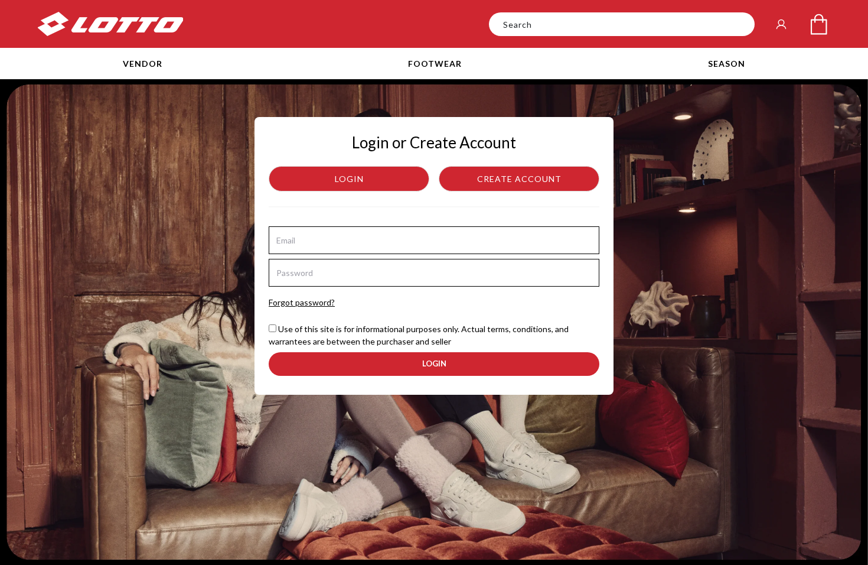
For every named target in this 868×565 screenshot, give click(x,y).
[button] (142, 63)
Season (726, 64)
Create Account (519, 179)
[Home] (110, 24)
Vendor (142, 64)
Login (349, 179)
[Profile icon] (781, 24)
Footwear (435, 64)
